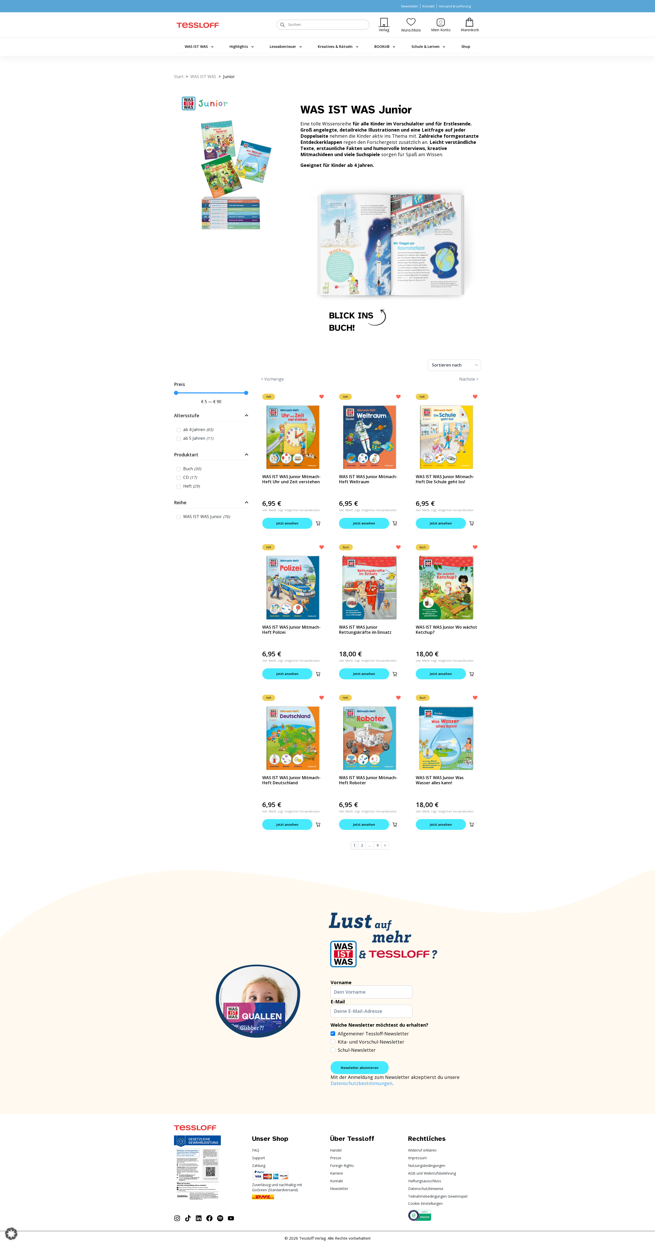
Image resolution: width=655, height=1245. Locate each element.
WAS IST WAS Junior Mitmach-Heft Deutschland (291, 780)
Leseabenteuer (283, 46)
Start (178, 76)
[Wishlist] (411, 21)
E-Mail (338, 1002)
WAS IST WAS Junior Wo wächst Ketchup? (446, 629)
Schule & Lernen (425, 46)
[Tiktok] (188, 1218)
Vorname (341, 982)
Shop (465, 46)
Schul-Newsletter (357, 1050)
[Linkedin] (198, 1218)
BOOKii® (382, 46)
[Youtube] (231, 1218)
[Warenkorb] (469, 22)
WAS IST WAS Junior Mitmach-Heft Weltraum (368, 479)
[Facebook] (209, 1218)
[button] (318, 523)
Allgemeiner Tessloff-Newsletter (373, 1034)
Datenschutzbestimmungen (361, 1083)
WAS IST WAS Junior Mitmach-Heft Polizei (291, 629)
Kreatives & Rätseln (335, 46)
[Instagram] (177, 1218)
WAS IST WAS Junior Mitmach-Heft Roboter (368, 780)
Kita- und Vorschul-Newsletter (371, 1042)
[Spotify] (220, 1218)
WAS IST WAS (196, 46)
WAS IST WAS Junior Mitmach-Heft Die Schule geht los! (445, 479)
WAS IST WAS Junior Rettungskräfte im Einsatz (365, 629)
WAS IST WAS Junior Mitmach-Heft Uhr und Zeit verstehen (291, 479)
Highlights (239, 46)
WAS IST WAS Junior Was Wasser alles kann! (440, 780)
